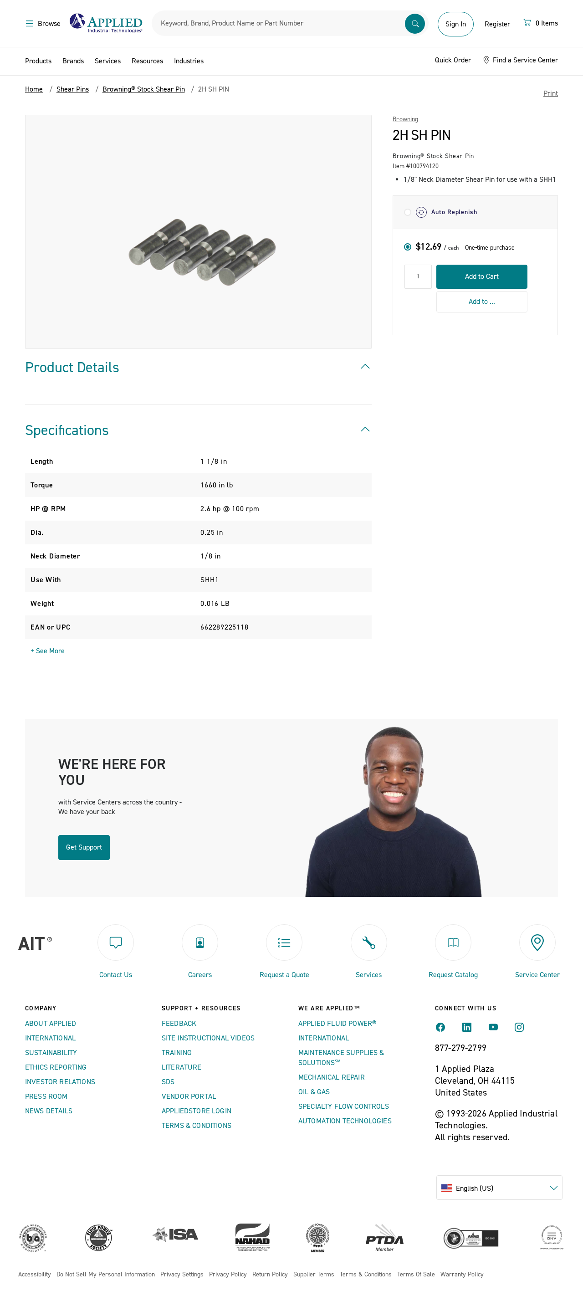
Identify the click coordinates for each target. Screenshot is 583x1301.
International (50, 1038)
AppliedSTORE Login (196, 1111)
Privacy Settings (182, 1275)
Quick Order (453, 60)
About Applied (50, 1023)
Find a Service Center (524, 60)
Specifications (67, 430)
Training (177, 1052)
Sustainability (51, 1052)
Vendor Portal (189, 1096)
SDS (168, 1081)
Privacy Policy (228, 1275)
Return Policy (270, 1275)
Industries (189, 61)
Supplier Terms (313, 1275)
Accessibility (34, 1275)
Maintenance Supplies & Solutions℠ (341, 1057)
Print (550, 93)
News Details (48, 1111)
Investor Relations (60, 1081)
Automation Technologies (345, 1121)
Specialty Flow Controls (343, 1106)
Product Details (72, 368)
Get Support (84, 847)
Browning (405, 119)
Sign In (455, 24)
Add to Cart (482, 276)
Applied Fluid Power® (337, 1023)
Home (34, 89)
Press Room (46, 1096)
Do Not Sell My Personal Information (105, 1275)
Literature (182, 1067)
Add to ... (482, 301)
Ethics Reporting (56, 1067)
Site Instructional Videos (208, 1038)
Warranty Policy (462, 1275)
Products (38, 61)
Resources (147, 61)
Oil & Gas (314, 1091)
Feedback (179, 1023)
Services (108, 61)
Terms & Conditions (196, 1125)
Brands (73, 61)
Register (497, 24)
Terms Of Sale (416, 1275)
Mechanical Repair (331, 1077)
